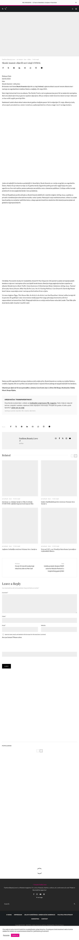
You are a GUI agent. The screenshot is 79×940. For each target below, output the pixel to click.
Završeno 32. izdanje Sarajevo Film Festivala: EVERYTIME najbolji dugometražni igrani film (17, 503)
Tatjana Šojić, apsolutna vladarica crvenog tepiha (27, 844)
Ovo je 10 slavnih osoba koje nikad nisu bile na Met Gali (24, 566)
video (29, 59)
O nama (9, 914)
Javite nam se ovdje (17, 408)
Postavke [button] (6, 935)
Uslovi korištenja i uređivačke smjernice (39, 914)
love (25, 59)
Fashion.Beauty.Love (8, 59)
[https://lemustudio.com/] (19, 737)
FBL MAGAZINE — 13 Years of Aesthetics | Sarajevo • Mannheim (39, 2)
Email (4, 625)
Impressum (18, 914)
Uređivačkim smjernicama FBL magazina (43, 403)
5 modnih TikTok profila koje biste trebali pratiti (27, 824)
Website (43, 625)
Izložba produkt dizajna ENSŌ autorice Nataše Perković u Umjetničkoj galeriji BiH (54, 567)
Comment (5, 592)
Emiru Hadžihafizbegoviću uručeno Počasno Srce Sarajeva (58, 503)
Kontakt (44, 919)
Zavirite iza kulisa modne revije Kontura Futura (27, 815)
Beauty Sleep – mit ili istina (20, 854)
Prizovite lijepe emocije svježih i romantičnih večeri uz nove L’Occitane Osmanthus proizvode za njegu (37, 807)
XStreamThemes (59, 925)
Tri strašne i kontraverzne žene (22, 834)
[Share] (19, 68)
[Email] (25, 68)
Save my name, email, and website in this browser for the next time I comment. (25, 634)
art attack (20, 59)
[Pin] (14, 68)
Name (4, 616)
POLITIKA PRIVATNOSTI (65, 914)
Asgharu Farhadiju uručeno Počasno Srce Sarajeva (19, 549)
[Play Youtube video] (39, 34)
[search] (74, 903)
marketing (35, 919)
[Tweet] (8, 68)
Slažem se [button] (15, 935)
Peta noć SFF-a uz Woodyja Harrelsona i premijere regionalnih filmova (58, 550)
